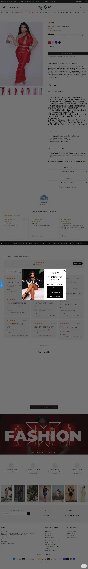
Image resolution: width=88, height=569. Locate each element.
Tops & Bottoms (55, 296)
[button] (1, 284)
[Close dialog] (65, 271)
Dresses (55, 288)
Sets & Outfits (55, 292)
